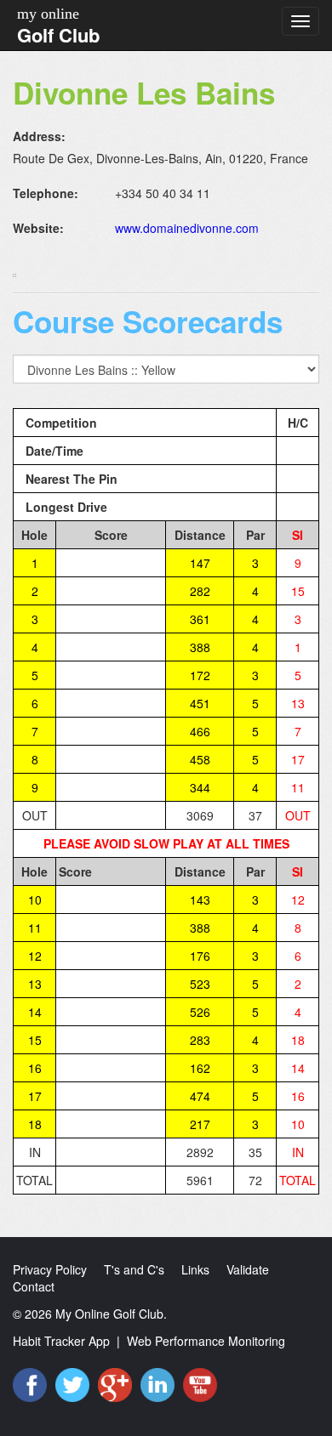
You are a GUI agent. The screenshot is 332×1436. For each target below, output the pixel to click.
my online (48, 13)
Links (195, 1269)
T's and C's (134, 1269)
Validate (247, 1269)
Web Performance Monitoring (206, 1340)
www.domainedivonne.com (187, 227)
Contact (33, 1286)
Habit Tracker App (61, 1340)
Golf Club (58, 34)
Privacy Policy (50, 1269)
